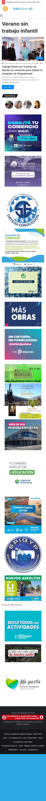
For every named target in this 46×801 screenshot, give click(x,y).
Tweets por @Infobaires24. (12, 605)
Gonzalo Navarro (9, 63)
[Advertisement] (23, 777)
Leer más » (8, 87)
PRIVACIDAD (13, 750)
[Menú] (1, 15)
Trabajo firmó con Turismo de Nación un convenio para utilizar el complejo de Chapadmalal (22, 70)
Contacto (22, 750)
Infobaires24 (33, 750)
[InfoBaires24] (23, 8)
